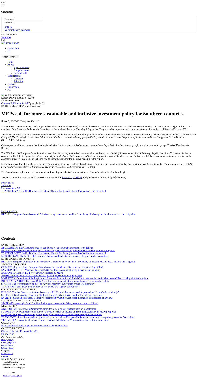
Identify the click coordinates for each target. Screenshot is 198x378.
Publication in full (19, 103)
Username (9, 19)
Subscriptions (7, 348)
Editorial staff (20, 73)
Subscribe (6, 37)
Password (8, 22)
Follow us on (7, 334)
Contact (11, 84)
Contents (5, 103)
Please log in (7, 182)
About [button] (10, 64)
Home (10, 62)
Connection (13, 48)
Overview (18, 78)
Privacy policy (7, 339)
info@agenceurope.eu (12, 375)
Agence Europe (21, 67)
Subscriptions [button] (14, 75)
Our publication (21, 70)
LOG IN (8, 27)
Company (5, 351)
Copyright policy (8, 342)
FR (9, 51)
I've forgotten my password (17, 30)
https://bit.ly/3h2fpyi (72, 177)
